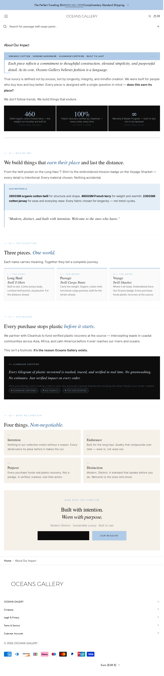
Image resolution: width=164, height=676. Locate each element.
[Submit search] (155, 26)
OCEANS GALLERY (26, 647)
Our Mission (108, 539)
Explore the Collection (62, 539)
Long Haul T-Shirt (74, 5)
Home (7, 564)
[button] (6, 16)
